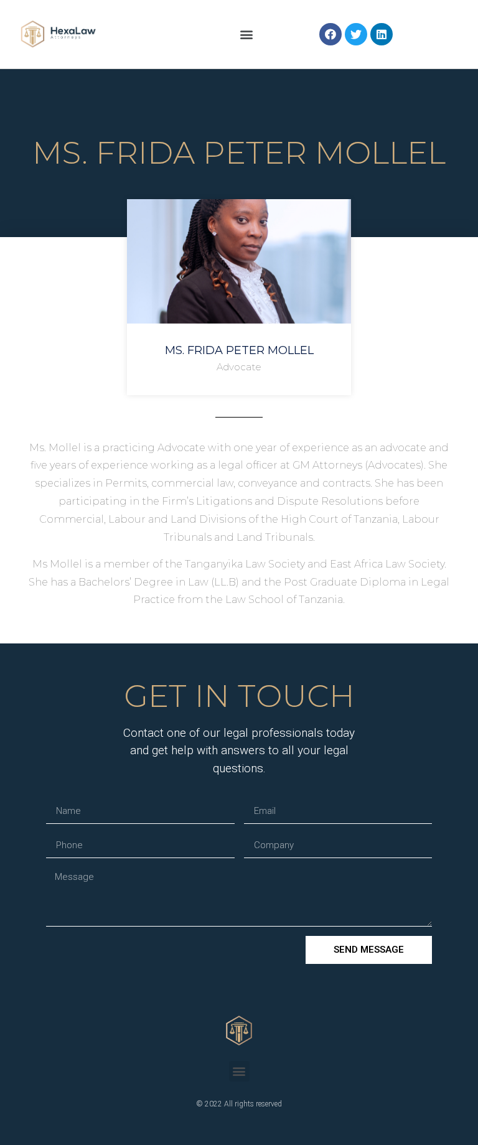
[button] (247, 34)
